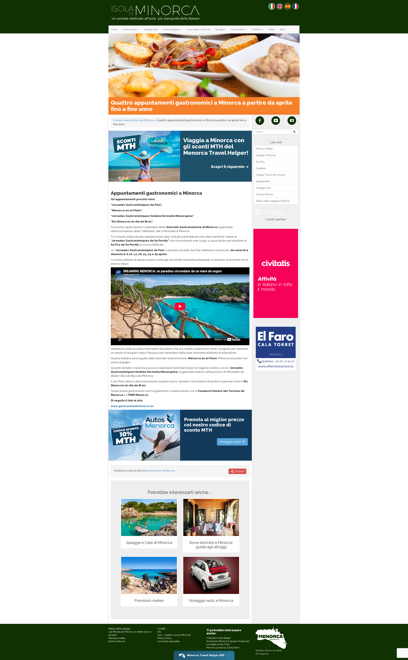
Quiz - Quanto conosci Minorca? (174, 635)
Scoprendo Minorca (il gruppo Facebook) (227, 641)
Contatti (161, 628)
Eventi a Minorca (116, 641)
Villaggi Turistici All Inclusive (270, 175)
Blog (282, 29)
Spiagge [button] (219, 29)
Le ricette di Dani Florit (217, 644)
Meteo (272, 29)
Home (114, 29)
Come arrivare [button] (129, 29)
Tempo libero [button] (238, 29)
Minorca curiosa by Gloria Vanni (222, 647)
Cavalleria (261, 168)
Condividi (239, 471)
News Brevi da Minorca (139, 120)
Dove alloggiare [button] (171, 29)
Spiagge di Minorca (266, 155)
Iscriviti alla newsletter (168, 641)
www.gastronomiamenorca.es (132, 406)
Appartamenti (263, 181)
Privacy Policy (164, 638)
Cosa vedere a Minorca (198, 29)
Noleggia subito (231, 441)
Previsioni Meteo (264, 148)
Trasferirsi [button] (257, 29)
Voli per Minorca (264, 194)
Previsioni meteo (116, 638)
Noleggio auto (151, 29)
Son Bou (260, 162)
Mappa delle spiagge (119, 628)
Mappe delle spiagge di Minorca (272, 201)
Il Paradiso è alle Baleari (218, 638)
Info (159, 632)
